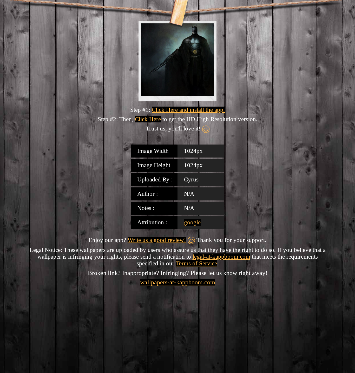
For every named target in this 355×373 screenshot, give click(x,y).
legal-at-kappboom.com (221, 256)
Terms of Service (196, 263)
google (192, 222)
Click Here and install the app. (188, 110)
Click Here (148, 119)
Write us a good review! (157, 240)
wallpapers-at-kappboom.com (177, 282)
